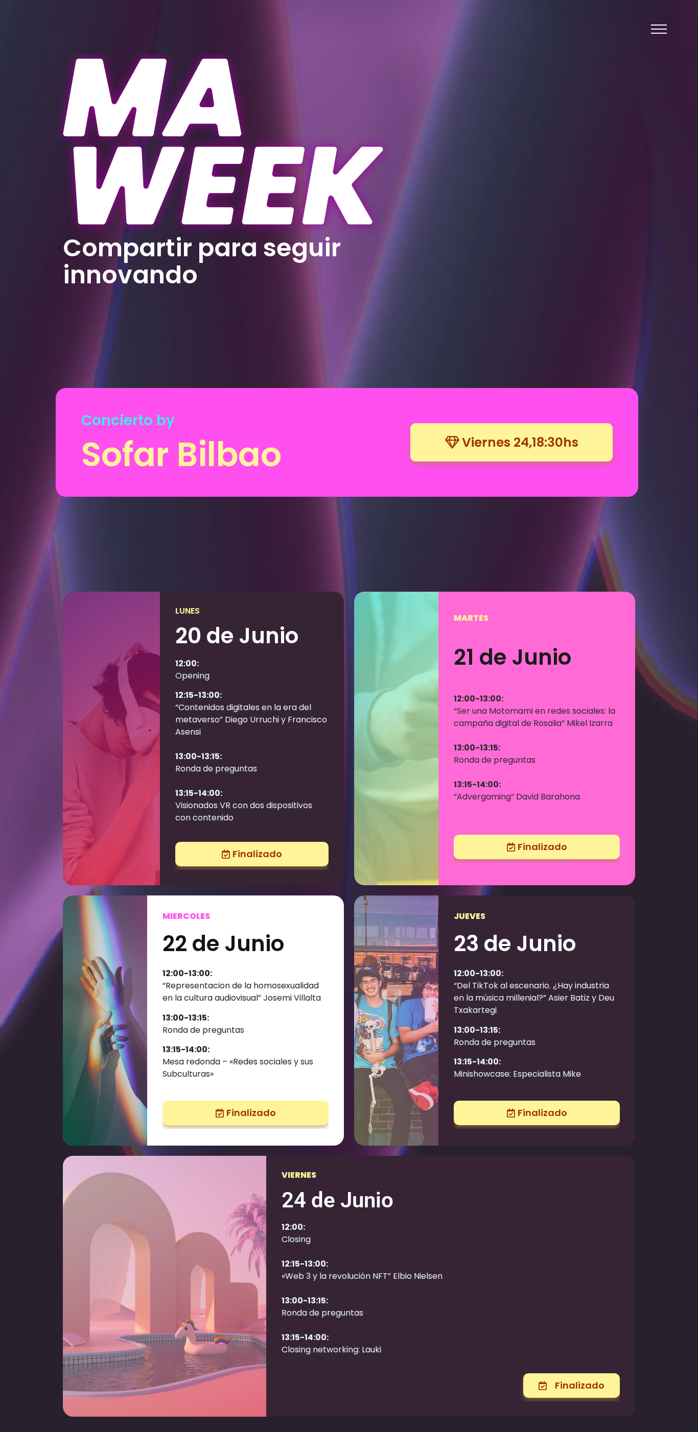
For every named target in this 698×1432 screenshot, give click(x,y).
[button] (658, 28)
